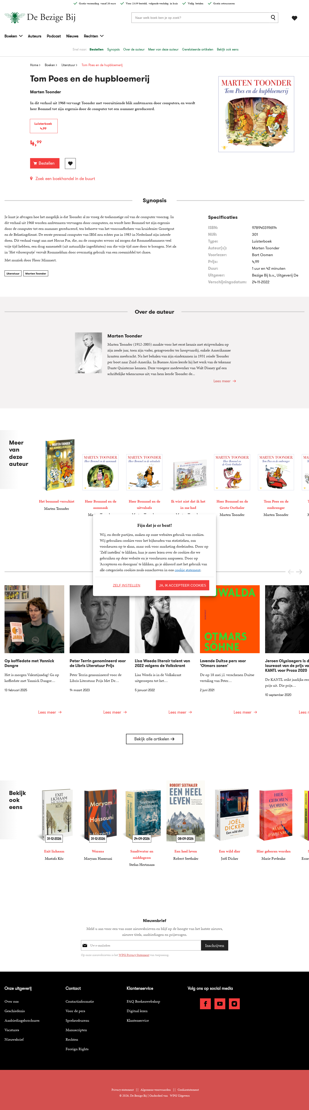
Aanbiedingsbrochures (22, 1020)
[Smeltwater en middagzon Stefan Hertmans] (142, 823)
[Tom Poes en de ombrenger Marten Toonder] (276, 474)
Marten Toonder (35, 273)
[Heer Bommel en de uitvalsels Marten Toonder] (144, 474)
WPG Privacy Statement (134, 955)
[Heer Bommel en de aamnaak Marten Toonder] (100, 474)
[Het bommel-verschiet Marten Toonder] (56, 470)
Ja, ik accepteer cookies (182, 585)
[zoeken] (274, 17)
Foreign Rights (77, 1049)
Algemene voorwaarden (155, 1090)
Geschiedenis (15, 1011)
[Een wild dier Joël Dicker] (229, 820)
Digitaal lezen (137, 1011)
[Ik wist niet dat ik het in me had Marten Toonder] (188, 474)
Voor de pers (75, 1011)
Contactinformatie (80, 1001)
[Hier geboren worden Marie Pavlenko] (273, 820)
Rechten (91, 36)
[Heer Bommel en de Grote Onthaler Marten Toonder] (232, 474)
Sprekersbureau (77, 1020)
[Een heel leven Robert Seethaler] (185, 820)
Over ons (12, 1001)
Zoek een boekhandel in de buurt (65, 179)
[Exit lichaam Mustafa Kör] (54, 820)
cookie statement (187, 569)
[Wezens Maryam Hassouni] (98, 820)
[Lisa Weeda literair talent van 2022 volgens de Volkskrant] (165, 652)
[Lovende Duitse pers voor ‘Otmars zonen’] (230, 652)
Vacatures (12, 1030)
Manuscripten (76, 1030)
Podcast (54, 36)
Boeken (11, 36)
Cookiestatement (188, 1090)
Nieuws (72, 36)
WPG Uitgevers (180, 1095)
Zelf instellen (126, 585)
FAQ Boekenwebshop (143, 1001)
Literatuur (13, 273)
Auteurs (34, 36)
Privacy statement (123, 1090)
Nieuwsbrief (14, 1039)
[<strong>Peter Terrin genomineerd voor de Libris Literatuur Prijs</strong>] (99, 652)
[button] (299, 572)
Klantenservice (138, 1020)
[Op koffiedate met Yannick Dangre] (34, 652)
